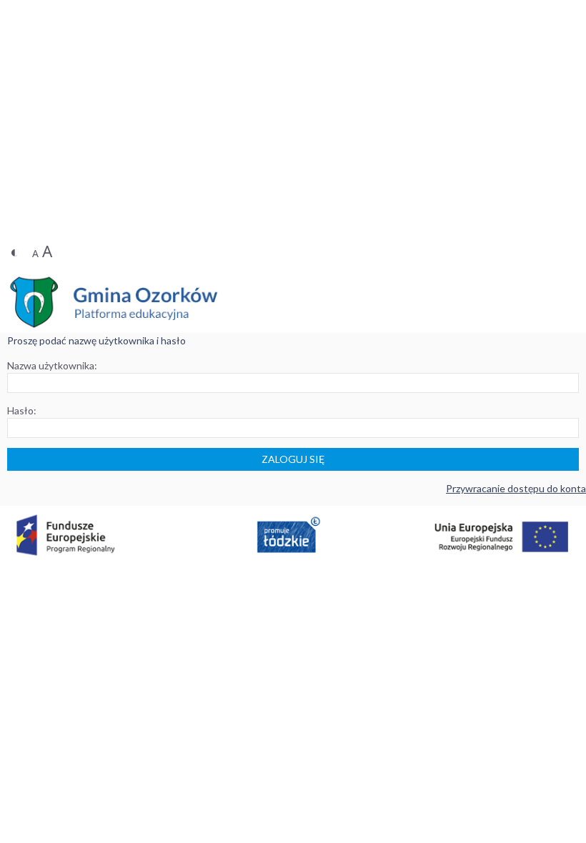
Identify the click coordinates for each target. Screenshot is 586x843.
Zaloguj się (293, 459)
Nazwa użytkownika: (52, 365)
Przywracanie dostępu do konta (516, 488)
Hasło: (21, 410)
